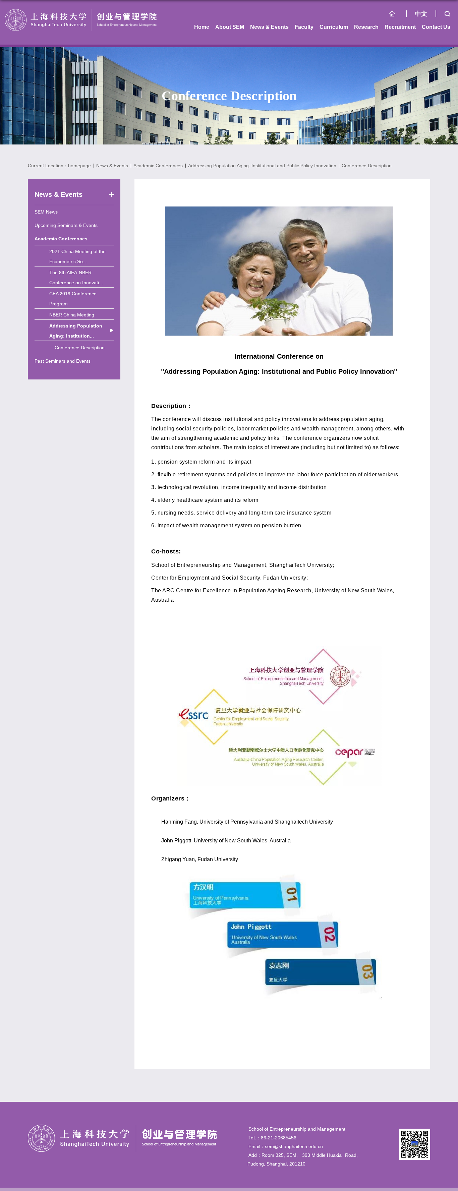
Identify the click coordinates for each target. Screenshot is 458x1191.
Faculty (304, 27)
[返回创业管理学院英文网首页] (81, 11)
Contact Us (436, 27)
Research (366, 27)
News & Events (269, 27)
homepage (79, 165)
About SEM (229, 27)
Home (397, 15)
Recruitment (400, 27)
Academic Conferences (158, 165)
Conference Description (367, 165)
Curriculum (334, 27)
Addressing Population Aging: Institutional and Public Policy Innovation (262, 165)
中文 (421, 13)
